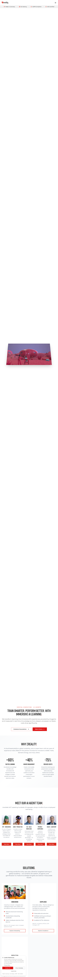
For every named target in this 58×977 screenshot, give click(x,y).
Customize (13, 971)
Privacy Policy (7, 965)
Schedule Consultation (20, 729)
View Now (6, 844)
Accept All (7, 968)
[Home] (5, 2)
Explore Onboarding (15, 930)
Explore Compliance (43, 930)
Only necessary (19, 968)
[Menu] (54, 2)
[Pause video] (29, 354)
